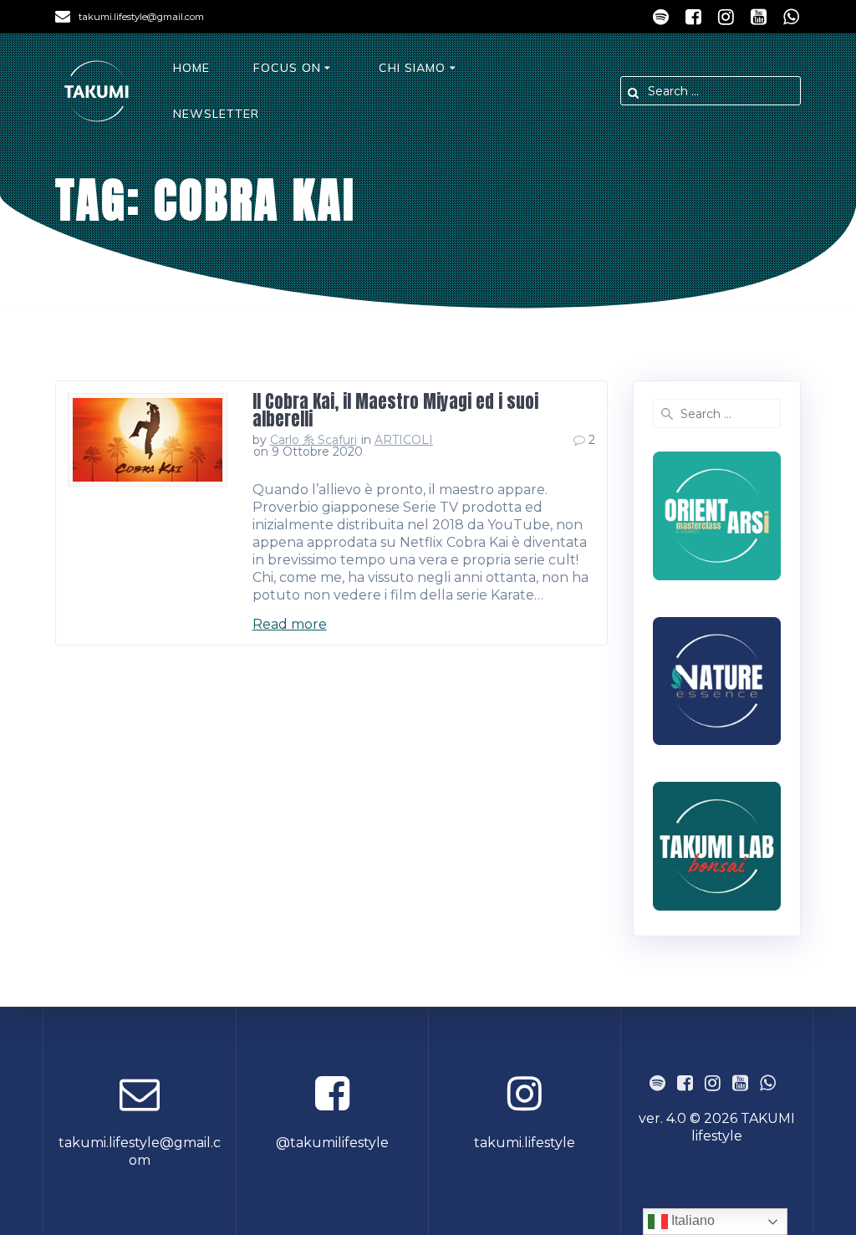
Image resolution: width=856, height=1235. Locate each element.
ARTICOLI (403, 439)
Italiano (691, 1220)
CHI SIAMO (412, 67)
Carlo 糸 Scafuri (313, 439)
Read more (289, 624)
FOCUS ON (287, 67)
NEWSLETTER (216, 113)
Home (191, 67)
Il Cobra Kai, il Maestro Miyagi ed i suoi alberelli (395, 410)
